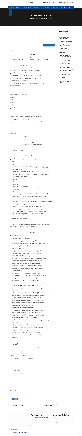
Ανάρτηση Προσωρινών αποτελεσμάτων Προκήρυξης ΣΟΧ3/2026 (65, 56)
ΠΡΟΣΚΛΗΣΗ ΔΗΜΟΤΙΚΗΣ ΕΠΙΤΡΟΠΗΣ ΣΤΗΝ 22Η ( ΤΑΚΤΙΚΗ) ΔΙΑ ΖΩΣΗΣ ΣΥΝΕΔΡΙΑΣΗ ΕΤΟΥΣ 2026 (66, 69)
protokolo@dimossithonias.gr (48, 2)
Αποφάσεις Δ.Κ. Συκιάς (38, 18)
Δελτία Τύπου (56, 419)
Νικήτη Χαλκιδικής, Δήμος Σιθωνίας (66, 2)
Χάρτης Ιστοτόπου (57, 420)
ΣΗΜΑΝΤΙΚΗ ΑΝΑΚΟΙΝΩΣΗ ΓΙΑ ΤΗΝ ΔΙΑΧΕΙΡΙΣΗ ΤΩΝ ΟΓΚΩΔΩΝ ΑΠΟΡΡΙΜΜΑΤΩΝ (65, 81)
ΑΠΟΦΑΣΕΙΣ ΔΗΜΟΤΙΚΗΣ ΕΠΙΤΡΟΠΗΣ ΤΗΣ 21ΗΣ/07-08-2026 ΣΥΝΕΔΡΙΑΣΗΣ (65, 76)
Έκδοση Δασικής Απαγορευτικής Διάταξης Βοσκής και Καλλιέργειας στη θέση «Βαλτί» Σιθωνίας (66, 50)
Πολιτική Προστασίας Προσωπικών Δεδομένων (17, 425)
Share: (9, 399)
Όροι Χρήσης (37, 425)
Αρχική (31, 18)
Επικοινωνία (56, 422)
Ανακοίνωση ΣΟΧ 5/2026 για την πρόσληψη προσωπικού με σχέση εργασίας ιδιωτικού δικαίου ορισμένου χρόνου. (65, 43)
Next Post (50, 403)
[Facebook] (13, 399)
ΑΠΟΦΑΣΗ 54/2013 (47, 405)
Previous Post (15, 403)
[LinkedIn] (17, 399)
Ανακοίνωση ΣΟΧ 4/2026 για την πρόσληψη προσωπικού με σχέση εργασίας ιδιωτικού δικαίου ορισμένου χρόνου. (65, 62)
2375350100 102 (31, 2)
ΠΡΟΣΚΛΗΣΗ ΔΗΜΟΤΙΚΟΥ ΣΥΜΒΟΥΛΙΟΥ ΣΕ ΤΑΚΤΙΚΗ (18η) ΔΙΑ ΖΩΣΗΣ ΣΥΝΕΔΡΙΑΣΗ (65, 37)
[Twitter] (15, 399)
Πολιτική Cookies (30, 425)
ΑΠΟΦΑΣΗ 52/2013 (18, 405)
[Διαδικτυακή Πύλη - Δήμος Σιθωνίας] (16, 2)
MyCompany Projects (23, 432)
